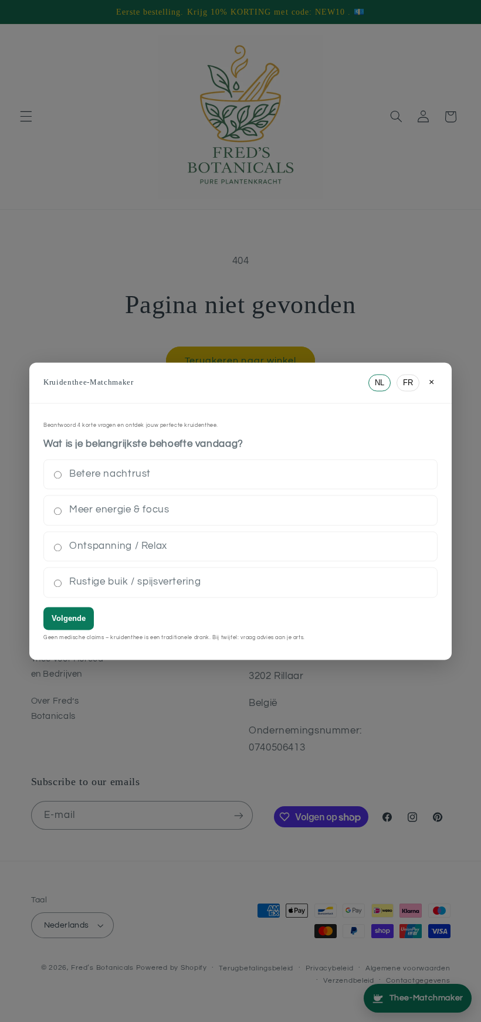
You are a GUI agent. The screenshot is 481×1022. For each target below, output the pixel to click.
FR (408, 382)
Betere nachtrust (110, 473)
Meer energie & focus (119, 510)
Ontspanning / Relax (118, 546)
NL (379, 382)
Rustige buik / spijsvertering (135, 582)
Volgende (69, 618)
